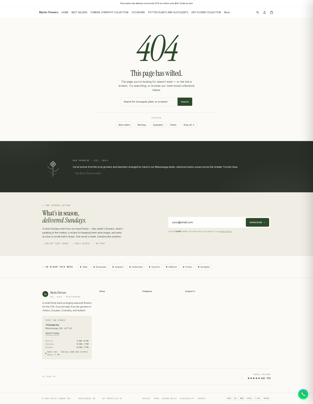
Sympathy (158, 124)
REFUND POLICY (169, 398)
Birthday (142, 124)
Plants (173, 124)
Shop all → (189, 124)
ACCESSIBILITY (187, 398)
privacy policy (225, 231)
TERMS (156, 398)
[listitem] (227, 12)
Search (185, 101)
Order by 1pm (186, 3)
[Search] (257, 12)
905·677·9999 (52, 333)
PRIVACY (146, 398)
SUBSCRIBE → (257, 222)
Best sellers (124, 124)
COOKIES (202, 398)
